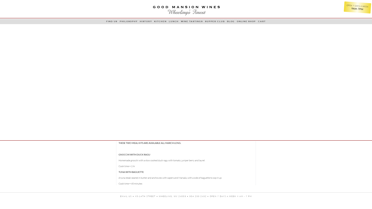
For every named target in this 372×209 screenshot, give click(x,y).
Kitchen (160, 21)
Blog (231, 21)
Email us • (127, 196)
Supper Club (215, 21)
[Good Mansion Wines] (186, 9)
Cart (262, 21)
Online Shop (246, 21)
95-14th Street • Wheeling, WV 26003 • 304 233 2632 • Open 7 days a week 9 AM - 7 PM (193, 196)
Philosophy (128, 21)
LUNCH (174, 21)
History (146, 21)
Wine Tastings (192, 21)
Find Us (111, 21)
